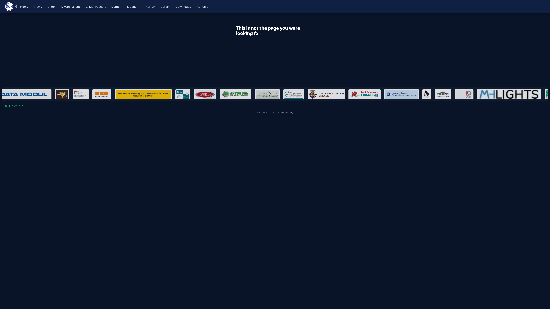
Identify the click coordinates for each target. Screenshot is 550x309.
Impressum (262, 112)
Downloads (183, 7)
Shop (51, 7)
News (38, 7)
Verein (165, 7)
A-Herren (149, 7)
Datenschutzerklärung (282, 112)
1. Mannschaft (70, 7)
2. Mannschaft (96, 7)
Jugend (132, 7)
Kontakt (202, 7)
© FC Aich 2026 (14, 106)
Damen (116, 7)
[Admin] (16, 7)
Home (24, 7)
